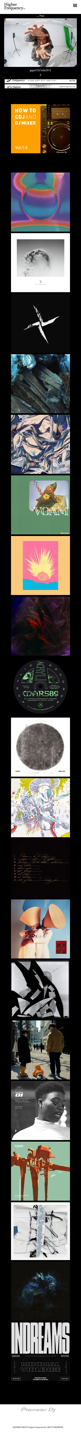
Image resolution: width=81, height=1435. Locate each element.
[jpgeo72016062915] (40, 66)
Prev (40, 16)
